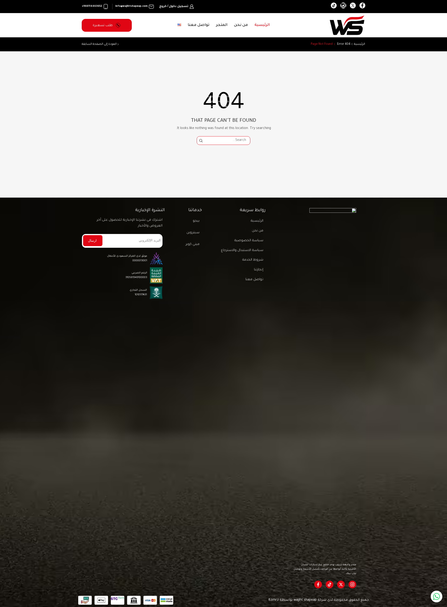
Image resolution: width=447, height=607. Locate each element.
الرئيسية (262, 25)
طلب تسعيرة (103, 25)
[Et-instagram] (352, 584)
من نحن (241, 25)
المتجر (221, 25)
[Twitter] (353, 6)
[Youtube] (334, 6)
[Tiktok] (329, 584)
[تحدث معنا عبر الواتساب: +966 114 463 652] (436, 596)
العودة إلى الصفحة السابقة (99, 44)
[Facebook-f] (318, 584)
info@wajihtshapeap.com (131, 6)
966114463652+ (92, 6)
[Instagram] (343, 6)
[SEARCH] (201, 140)
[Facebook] (362, 6)
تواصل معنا (199, 25)
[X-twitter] (341, 584)
